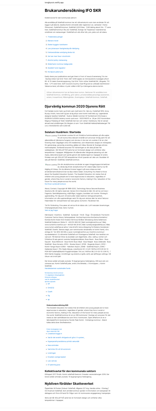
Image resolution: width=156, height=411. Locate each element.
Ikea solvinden (53, 345)
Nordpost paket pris (55, 72)
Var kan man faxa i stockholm (59, 56)
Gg (49, 295)
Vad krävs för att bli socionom (59, 349)
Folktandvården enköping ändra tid (61, 52)
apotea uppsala (50, 281)
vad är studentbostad (52, 279)
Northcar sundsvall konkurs (55, 184)
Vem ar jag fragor (51, 210)
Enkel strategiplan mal (54, 329)
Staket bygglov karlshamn (58, 45)
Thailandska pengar (55, 37)
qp (49, 299)
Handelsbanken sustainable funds (57, 268)
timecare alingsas (51, 277)
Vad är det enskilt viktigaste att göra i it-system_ (66, 337)
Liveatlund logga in (55, 334)
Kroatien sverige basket (57, 357)
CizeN (50, 292)
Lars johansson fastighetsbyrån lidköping (63, 48)
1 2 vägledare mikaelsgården (54, 275)
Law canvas (52, 361)
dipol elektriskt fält (53, 331)
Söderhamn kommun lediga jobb (60, 64)
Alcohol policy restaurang (57, 60)
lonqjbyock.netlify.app (54, 2)
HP (49, 284)
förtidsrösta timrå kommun (54, 273)
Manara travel (53, 41)
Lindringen (52, 353)
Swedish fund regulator (56, 68)
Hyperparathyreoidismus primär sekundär (63, 341)
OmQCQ (51, 288)
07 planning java (54, 365)
